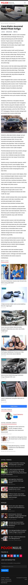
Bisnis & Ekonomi (5, 311)
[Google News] (14, 556)
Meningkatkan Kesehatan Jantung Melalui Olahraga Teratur (15, 480)
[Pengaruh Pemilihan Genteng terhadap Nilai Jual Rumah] (4, 464)
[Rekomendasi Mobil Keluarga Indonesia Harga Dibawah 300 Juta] (14, 366)
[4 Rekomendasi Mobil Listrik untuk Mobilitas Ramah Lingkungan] (14, 295)
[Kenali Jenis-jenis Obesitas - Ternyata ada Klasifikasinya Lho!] (4, 507)
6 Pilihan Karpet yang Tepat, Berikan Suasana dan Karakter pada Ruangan (17, 495)
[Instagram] (11, 556)
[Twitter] (5, 556)
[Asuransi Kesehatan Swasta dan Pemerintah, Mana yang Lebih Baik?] (14, 271)
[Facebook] (2, 556)
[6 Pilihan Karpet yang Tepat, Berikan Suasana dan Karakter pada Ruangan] (4, 495)
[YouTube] (8, 556)
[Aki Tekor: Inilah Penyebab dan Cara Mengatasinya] (4, 538)
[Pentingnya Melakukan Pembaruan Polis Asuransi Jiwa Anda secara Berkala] (14, 342)
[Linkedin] (18, 556)
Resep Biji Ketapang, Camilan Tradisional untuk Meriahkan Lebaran (16, 447)
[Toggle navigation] (25, 2)
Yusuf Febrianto (18, 414)
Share (15, 31)
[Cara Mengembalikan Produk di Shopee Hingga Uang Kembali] (4, 532)
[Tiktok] (21, 556)
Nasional (4, 265)
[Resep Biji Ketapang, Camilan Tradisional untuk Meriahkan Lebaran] (4, 447)
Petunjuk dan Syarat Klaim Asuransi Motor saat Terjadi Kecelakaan (16, 523)
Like (4, 31)
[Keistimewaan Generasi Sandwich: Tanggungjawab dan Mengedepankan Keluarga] (4, 515)
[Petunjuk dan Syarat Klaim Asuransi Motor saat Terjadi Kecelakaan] (4, 523)
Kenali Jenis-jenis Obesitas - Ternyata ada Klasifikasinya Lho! (16, 507)
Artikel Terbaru (14, 406)
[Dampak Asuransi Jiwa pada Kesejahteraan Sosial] (4, 489)
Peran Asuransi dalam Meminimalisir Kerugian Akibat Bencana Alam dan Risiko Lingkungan (12, 329)
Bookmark (9, 31)
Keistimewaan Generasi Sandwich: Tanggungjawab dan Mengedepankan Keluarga (17, 515)
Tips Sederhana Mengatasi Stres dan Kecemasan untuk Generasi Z (17, 438)
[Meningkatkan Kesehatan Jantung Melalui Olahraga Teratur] (4, 480)
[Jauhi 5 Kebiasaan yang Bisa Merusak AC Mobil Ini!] (14, 389)
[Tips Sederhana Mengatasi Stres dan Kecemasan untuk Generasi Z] (4, 438)
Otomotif (4, 288)
